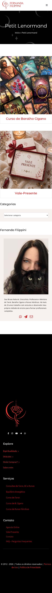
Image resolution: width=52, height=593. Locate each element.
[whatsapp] (25, 433)
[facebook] (8, 433)
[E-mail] (31, 316)
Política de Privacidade (30, 567)
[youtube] (16, 433)
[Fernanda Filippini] (15, 400)
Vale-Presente (26, 193)
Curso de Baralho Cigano (26, 119)
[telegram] (21, 433)
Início (17, 32)
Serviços (8, 478)
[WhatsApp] (20, 316)
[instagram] (12, 433)
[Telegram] (26, 316)
